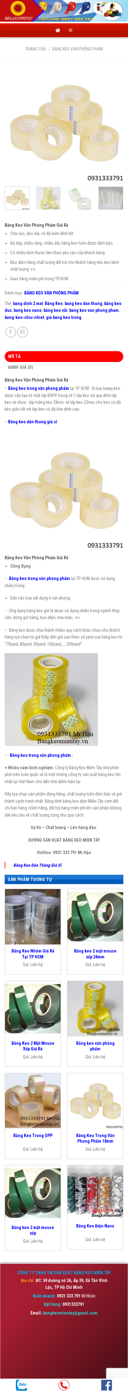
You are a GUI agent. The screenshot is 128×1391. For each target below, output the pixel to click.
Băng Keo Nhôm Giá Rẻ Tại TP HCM (32, 953)
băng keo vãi (55, 310)
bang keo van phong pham (94, 310)
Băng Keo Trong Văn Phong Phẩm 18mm (95, 1138)
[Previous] (15, 122)
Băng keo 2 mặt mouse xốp (32, 1230)
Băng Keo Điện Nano (95, 1225)
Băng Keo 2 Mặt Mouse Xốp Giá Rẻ (32, 1046)
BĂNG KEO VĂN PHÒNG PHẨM (77, 48)
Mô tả (14, 356)
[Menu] (70, 30)
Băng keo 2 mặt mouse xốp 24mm (95, 953)
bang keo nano (28, 310)
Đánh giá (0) (20, 367)
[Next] (113, 122)
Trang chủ (35, 48)
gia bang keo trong (63, 317)
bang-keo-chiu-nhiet (24, 317)
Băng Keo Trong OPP (33, 1135)
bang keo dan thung (83, 303)
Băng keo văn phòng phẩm (95, 1046)
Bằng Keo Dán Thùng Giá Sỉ (37, 865)
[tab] (64, 356)
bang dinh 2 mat (28, 303)
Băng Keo (54, 303)
